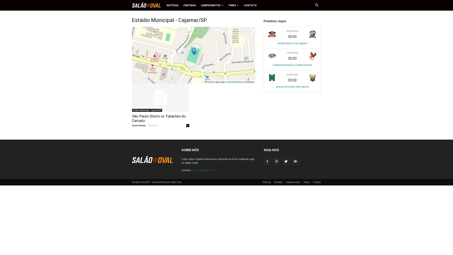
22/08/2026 (292, 74)
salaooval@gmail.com (204, 170)
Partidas (190, 5)
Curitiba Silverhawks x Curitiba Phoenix (292, 65)
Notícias (173, 5)
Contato (250, 5)
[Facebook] (267, 161)
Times (232, 5)
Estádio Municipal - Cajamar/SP (147, 110)
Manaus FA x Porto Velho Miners (292, 86)
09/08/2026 (292, 31)
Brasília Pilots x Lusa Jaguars (292, 43)
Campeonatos (210, 5)
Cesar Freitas (139, 125)
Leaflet (210, 81)
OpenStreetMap (234, 81)
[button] (316, 5)
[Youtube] (295, 161)
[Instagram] (276, 161)
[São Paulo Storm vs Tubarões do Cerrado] (160, 98)
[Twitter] (285, 161)
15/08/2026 (292, 53)
